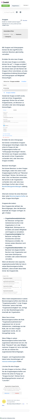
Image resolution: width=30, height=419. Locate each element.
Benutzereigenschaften (18, 196)
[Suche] (13, 12)
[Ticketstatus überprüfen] (20, 12)
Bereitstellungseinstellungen (11, 186)
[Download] (12, 215)
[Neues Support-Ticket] (17, 12)
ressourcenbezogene (9, 361)
